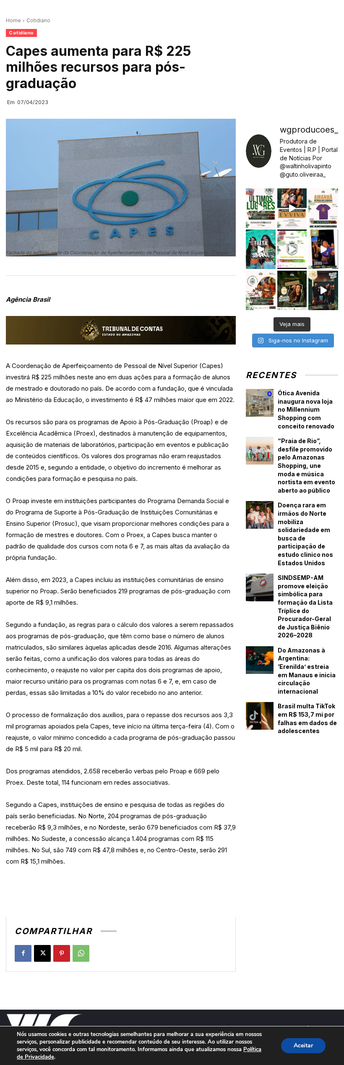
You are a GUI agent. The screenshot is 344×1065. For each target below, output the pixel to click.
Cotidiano (38, 20)
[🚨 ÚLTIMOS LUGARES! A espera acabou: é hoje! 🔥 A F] (261, 208)
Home (13, 20)
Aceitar (303, 1045)
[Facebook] (23, 953)
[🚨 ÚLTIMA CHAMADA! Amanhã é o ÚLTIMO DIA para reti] (292, 208)
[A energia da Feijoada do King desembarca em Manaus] (323, 249)
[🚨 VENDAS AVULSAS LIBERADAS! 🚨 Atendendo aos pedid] (292, 249)
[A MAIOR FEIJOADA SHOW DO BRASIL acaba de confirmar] (292, 290)
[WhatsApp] (81, 953)
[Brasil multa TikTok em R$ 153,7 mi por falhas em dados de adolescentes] (260, 716)
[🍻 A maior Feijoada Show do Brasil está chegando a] (261, 290)
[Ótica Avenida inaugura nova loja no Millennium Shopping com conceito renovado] (260, 403)
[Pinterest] (61, 953)
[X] (42, 953)
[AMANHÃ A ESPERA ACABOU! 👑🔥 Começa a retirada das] (323, 208)
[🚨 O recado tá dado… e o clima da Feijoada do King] (323, 290)
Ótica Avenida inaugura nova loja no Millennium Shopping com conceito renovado (306, 409)
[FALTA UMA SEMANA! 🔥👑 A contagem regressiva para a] (261, 249)
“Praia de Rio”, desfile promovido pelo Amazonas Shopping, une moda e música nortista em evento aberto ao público (306, 465)
